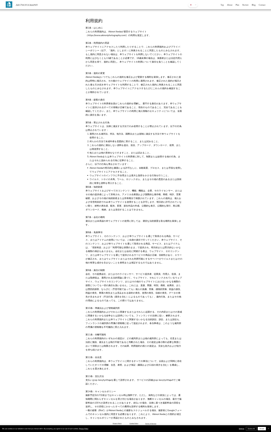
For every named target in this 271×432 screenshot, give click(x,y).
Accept (262, 429)
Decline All (251, 429)
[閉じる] (268, 428)
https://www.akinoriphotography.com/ (107, 35)
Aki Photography (27, 5)
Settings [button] (241, 429)
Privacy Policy (83, 429)
